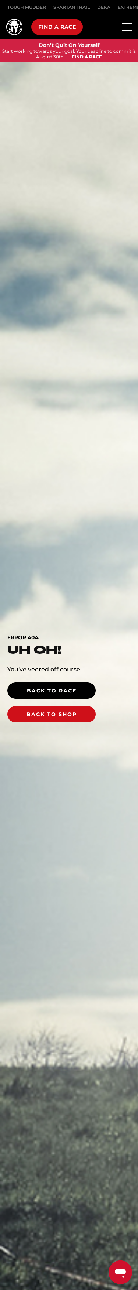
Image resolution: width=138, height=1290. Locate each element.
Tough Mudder (26, 7)
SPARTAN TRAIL (71, 7)
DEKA (103, 7)
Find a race (57, 27)
